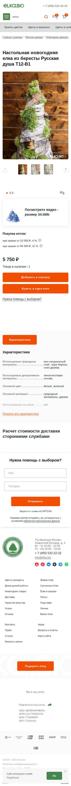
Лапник (44, 608)
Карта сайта (44, 636)
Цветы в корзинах (39, 27)
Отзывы (9, 614)
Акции (41, 624)
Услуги (8, 608)
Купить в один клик (35, 288)
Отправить (35, 501)
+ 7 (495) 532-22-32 (55, 5)
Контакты (10, 624)
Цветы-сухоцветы (14, 580)
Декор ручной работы (16, 585)
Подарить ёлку (35, 666)
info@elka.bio (43, 557)
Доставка (10, 597)
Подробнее (13, 777)
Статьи (9, 636)
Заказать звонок (13, 641)
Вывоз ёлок (46, 614)
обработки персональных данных (41, 521)
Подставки (46, 602)
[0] (64, 17)
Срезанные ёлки (49, 585)
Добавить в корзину (35, 277)
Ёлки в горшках (48, 591)
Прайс (8, 630)
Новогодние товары (15, 591)
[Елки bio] (13, 547)
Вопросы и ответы (48, 630)
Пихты (43, 597)
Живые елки (46, 580)
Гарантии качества (15, 602)
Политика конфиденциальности (20, 764)
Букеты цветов (13, 27)
